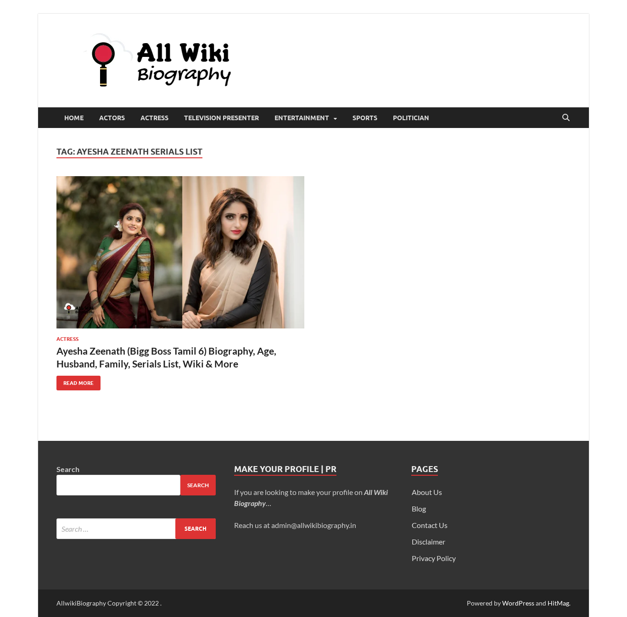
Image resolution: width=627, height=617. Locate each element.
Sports (365, 118)
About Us (427, 492)
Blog (419, 508)
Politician (411, 118)
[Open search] (566, 117)
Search (67, 469)
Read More (75, 381)
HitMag (558, 603)
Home (74, 118)
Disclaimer (428, 541)
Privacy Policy (434, 558)
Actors (112, 118)
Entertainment (301, 118)
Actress (154, 118)
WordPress (518, 603)
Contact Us (430, 525)
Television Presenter (221, 118)
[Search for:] (136, 528)
